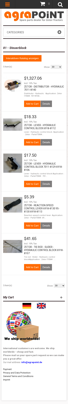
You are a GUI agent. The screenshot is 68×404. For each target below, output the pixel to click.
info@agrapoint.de (31, 362)
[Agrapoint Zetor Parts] (41, 304)
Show (47, 67)
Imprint (6, 379)
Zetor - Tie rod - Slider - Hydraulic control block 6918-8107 (43, 250)
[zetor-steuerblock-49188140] (12, 86)
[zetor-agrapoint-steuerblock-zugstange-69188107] (12, 246)
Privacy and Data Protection (17, 372)
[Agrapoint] (34, 16)
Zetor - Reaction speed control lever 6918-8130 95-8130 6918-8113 (41, 208)
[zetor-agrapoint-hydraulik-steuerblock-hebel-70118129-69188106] (12, 163)
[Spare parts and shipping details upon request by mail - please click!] (22, 310)
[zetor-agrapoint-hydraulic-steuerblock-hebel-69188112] (12, 124)
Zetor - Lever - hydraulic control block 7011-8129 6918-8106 (43, 166)
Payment (7, 369)
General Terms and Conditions (18, 376)
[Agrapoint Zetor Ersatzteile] (26, 304)
